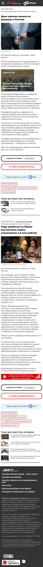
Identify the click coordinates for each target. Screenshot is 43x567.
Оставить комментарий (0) (21, 167)
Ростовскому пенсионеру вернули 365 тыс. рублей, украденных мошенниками (25, 457)
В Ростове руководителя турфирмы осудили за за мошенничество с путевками (25, 450)
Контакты (6, 485)
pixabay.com (6, 51)
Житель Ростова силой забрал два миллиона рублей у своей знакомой (23, 202)
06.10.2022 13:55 (7, 9)
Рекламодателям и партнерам (16, 489)
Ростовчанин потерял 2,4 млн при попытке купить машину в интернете (25, 443)
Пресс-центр (32, 474)
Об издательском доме (13, 474)
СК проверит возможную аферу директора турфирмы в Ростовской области (25, 436)
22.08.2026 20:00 (7, 222)
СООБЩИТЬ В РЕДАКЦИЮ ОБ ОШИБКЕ (18, 492)
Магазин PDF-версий (11, 477)
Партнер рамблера (21, 556)
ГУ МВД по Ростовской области (14, 264)
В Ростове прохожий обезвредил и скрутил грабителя (22, 209)
